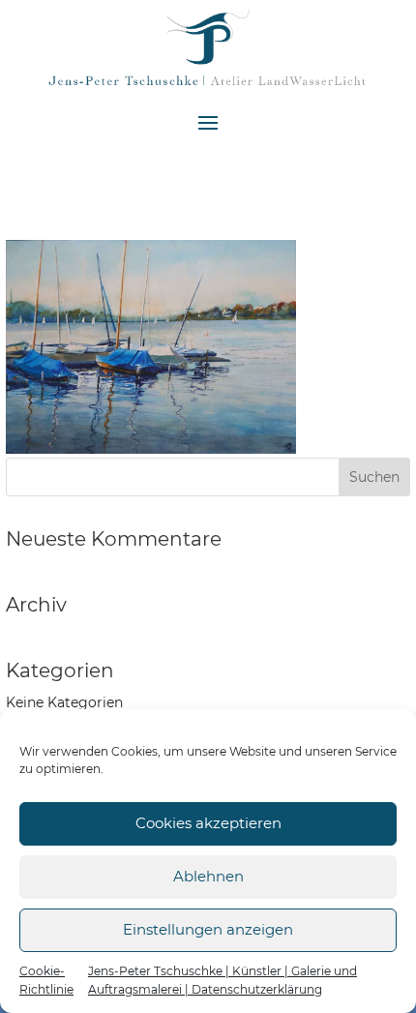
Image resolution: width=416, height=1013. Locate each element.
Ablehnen (208, 876)
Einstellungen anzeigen (208, 929)
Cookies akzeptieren (208, 823)
